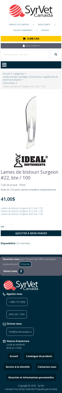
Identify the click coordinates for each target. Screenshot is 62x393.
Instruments (9, 83)
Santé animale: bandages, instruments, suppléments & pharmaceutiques (30, 78)
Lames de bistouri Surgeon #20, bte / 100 (22, 214)
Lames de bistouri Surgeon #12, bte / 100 (22, 211)
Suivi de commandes (22, 30)
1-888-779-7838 (17, 302)
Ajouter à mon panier (31, 233)
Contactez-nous (47, 366)
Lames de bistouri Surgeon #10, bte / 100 (22, 208)
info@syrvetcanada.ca (20, 331)
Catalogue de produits (39, 356)
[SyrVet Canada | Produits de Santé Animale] (31, 11)
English (45, 30)
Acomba (53, 389)
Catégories (18, 73)
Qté (2, 226)
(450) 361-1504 (17, 314)
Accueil (6, 73)
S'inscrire (25, 264)
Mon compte (44, 24)
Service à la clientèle (19, 24)
